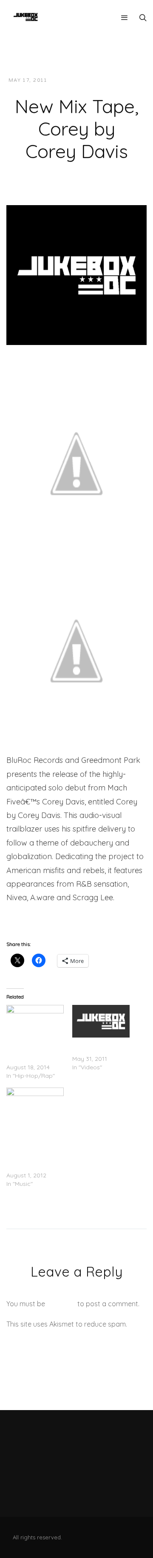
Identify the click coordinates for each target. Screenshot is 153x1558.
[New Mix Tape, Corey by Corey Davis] (76, 274)
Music (128, 80)
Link (13, 920)
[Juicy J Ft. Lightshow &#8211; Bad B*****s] (35, 1021)
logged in (61, 1303)
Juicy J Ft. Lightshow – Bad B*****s (29, 1050)
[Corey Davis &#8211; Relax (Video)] (101, 1021)
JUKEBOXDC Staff (83, 80)
